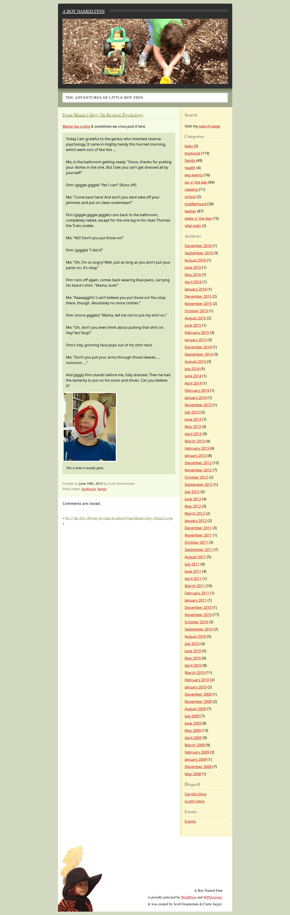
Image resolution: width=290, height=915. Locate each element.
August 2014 (195, 361)
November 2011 (198, 535)
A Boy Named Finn (84, 11)
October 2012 (196, 477)
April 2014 (193, 383)
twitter (190, 211)
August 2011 (195, 556)
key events (194, 175)
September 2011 (199, 549)
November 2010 (198, 614)
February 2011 (197, 593)
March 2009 (195, 744)
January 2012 (196, 520)
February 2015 (197, 332)
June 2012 (193, 499)
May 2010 (193, 658)
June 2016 (193, 267)
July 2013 (192, 412)
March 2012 (195, 513)
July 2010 (192, 643)
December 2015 (198, 296)
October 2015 (196, 310)
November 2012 (198, 470)
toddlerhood (195, 203)
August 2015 (195, 318)
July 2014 (192, 368)
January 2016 (196, 289)
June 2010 (193, 650)
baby (189, 146)
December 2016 (198, 245)
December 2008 (198, 766)
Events (190, 821)
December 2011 (198, 527)
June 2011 (193, 571)
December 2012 (198, 462)
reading (191, 189)
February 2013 (197, 448)
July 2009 (192, 716)
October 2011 (196, 542)
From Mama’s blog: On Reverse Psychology (103, 115)
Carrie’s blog (195, 794)
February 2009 (197, 752)
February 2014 (197, 390)
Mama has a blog (76, 126)
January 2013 (196, 455)
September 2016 (199, 253)
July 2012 (192, 491)
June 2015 (193, 325)
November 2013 (198, 404)
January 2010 (196, 687)
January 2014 (196, 397)
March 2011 (195, 585)
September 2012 (199, 484)
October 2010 (196, 621)
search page (209, 126)
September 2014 (199, 354)
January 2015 (196, 339)
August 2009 (195, 708)
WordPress (188, 897)
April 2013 (193, 433)
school (190, 196)
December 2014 (198, 347)
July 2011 (192, 564)
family (102, 489)
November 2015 (198, 303)
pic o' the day (196, 182)
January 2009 (196, 759)
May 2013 (193, 426)
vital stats (193, 225)
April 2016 (193, 281)
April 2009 (193, 737)
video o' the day (198, 218)
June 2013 (193, 419)
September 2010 (199, 629)
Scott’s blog (195, 801)
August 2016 (195, 260)
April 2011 (193, 578)
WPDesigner (212, 897)
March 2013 (195, 441)
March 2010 (195, 672)
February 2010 (197, 679)
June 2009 (193, 723)
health (190, 167)
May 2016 (193, 274)
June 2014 (193, 376)
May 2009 (193, 730)
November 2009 (198, 701)
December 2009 (198, 694)
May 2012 (193, 506)
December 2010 (198, 607)
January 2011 (196, 600)
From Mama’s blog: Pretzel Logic (149, 517)
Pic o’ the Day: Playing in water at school (94, 517)
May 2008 (193, 773)
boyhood (89, 489)
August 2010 (195, 636)
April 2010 (193, 665)
